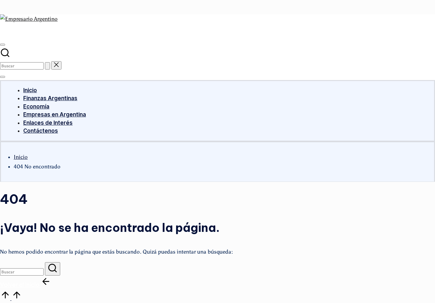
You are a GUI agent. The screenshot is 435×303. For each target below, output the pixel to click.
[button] (47, 66)
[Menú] (2, 77)
